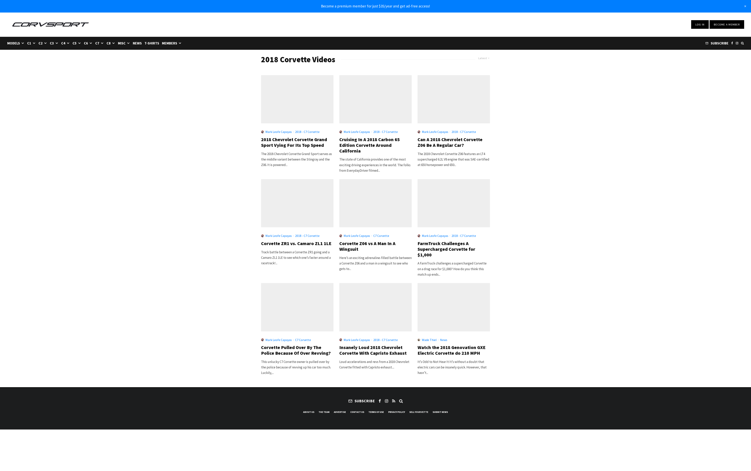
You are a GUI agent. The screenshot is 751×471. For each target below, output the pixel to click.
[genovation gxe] (454, 307)
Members (169, 43)
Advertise (340, 412)
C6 (86, 43)
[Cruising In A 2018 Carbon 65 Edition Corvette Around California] (375, 99)
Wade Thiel (429, 340)
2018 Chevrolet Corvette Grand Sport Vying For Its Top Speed (294, 142)
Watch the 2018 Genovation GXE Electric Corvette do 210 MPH (452, 350)
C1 (29, 43)
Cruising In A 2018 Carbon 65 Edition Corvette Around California (369, 145)
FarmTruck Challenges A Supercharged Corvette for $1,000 (446, 249)
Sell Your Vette (418, 412)
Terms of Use (376, 412)
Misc (122, 43)
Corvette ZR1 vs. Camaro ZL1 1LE (296, 243)
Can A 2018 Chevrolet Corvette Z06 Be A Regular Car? (450, 142)
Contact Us (357, 412)
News (137, 43)
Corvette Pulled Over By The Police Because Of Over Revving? (296, 350)
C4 (63, 43)
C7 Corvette (381, 236)
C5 (75, 43)
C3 (52, 43)
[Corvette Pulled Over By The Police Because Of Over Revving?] (297, 307)
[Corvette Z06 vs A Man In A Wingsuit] (375, 203)
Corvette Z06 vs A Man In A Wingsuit (367, 246)
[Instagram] (737, 43)
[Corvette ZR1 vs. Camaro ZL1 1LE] (297, 203)
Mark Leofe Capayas (278, 132)
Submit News (440, 412)
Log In (700, 24)
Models (13, 43)
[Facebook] (732, 43)
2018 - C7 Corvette (307, 132)
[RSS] (393, 401)
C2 (41, 43)
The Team (324, 412)
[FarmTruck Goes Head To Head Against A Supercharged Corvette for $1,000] (454, 203)
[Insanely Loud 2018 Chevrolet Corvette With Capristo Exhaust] (375, 307)
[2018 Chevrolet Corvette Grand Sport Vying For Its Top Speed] (297, 99)
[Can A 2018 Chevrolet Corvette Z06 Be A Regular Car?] (454, 99)
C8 (109, 43)
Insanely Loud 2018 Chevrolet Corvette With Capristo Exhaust (373, 350)
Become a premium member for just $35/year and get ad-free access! (375, 6)
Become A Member (727, 24)
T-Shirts (152, 43)
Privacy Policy (396, 412)
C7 (97, 43)
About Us (308, 412)
